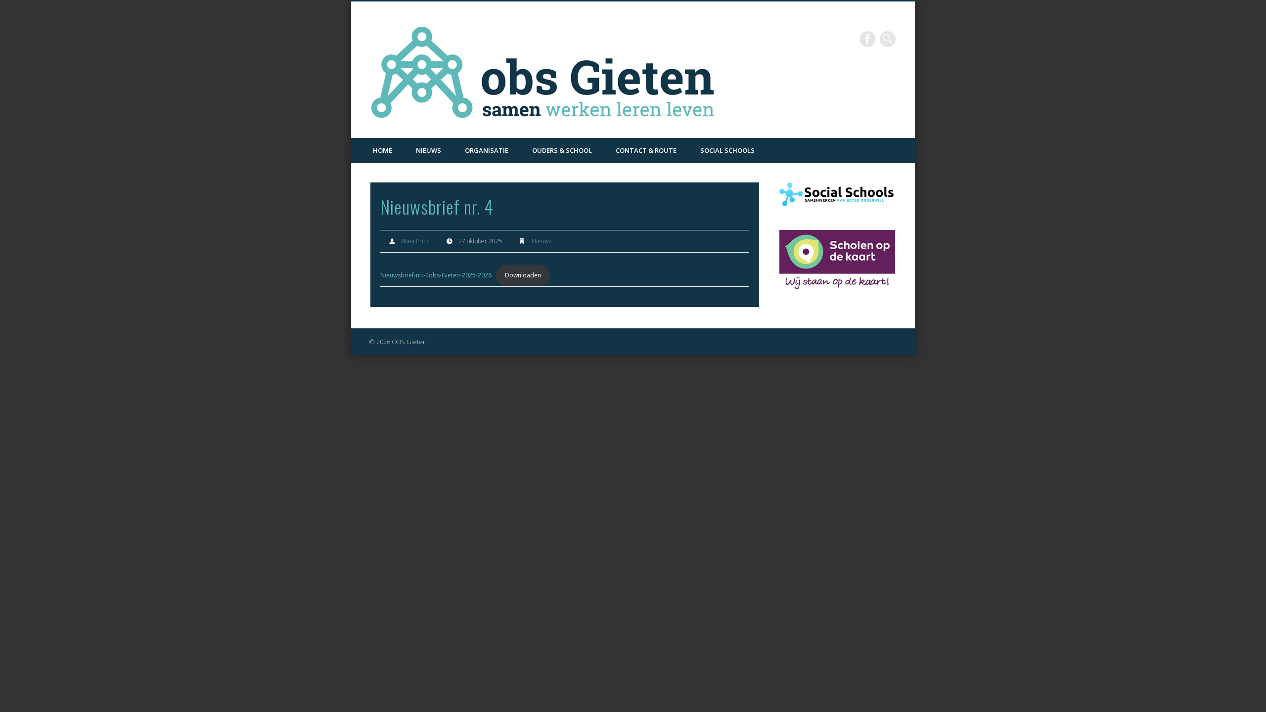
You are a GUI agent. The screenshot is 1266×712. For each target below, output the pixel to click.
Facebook (867, 39)
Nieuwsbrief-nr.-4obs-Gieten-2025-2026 (436, 275)
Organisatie (486, 150)
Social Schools (727, 150)
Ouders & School (562, 150)
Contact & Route (646, 150)
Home (382, 150)
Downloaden (523, 275)
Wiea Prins (415, 241)
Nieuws (428, 150)
